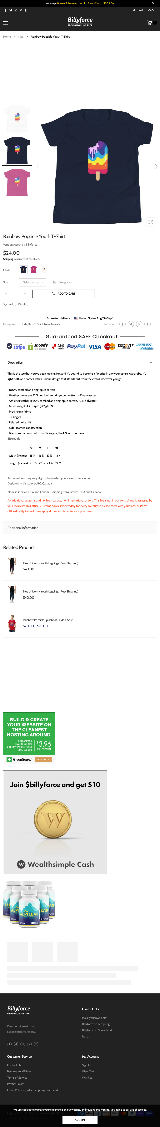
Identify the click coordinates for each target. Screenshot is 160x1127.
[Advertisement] (80, 70)
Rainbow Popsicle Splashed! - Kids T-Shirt (48, 620)
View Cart (88, 1071)
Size (6, 282)
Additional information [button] (23, 528)
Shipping (8, 259)
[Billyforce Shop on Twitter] (10, 10)
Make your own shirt (94, 1018)
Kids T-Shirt (35, 324)
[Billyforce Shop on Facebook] (5, 10)
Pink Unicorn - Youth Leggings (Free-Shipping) (50, 563)
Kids (24, 324)
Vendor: (8, 244)
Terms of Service (17, 1077)
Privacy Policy (15, 1084)
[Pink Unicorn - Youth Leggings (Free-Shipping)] (12, 566)
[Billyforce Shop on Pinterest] (20, 10)
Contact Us (14, 1065)
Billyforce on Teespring (96, 1024)
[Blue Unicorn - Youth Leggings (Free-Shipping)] (12, 595)
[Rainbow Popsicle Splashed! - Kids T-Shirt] (12, 623)
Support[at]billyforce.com (21, 1031)
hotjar (85, 1036)
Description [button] (15, 362)
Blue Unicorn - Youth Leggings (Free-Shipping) (50, 591)
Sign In (86, 1065)
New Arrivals (52, 324)
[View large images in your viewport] (150, 222)
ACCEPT (80, 1120)
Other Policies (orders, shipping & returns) (32, 1090)
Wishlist (87, 1077)
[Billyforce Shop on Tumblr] (25, 10)
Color (6, 270)
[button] (156, 166)
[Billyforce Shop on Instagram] (15, 10)
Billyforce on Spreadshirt (97, 1030)
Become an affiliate (19, 1071)
